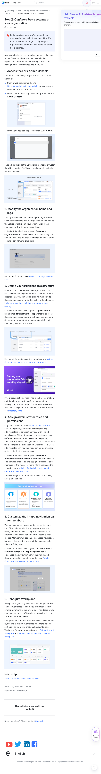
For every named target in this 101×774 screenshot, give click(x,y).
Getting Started (14, 11)
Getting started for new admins (35, 11)
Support (39, 721)
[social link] (10, 744)
